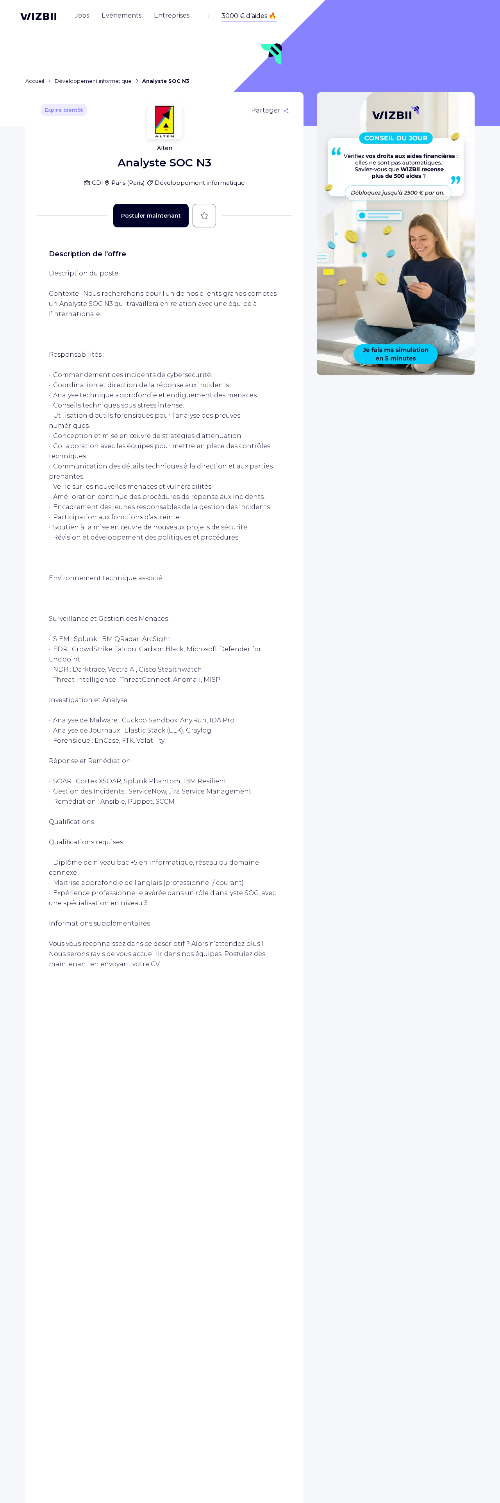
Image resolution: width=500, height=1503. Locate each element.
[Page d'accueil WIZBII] (38, 16)
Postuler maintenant (151, 215)
